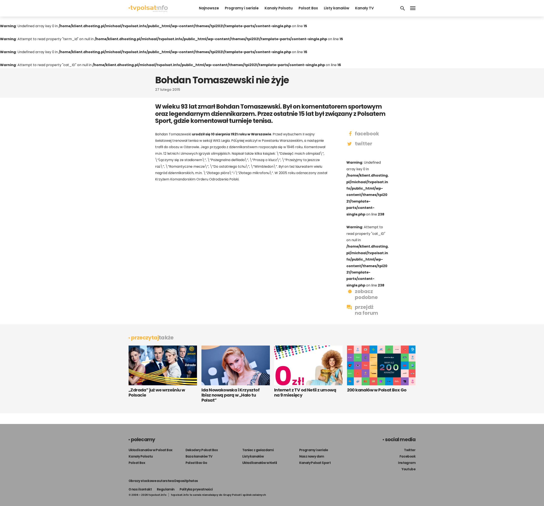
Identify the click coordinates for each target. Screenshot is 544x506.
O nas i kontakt (140, 489)
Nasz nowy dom (311, 456)
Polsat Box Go (196, 463)
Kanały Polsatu (279, 8)
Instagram (406, 463)
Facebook (407, 456)
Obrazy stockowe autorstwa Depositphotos (163, 481)
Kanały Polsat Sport (315, 463)
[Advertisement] (242, 219)
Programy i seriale (242, 8)
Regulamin (165, 489)
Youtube (408, 469)
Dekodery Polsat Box (202, 450)
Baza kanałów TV (199, 456)
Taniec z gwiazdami (257, 450)
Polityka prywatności (196, 489)
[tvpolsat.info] (148, 11)
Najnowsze (209, 8)
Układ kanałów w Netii (259, 463)
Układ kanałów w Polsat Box (150, 450)
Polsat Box (308, 8)
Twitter (409, 450)
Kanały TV (364, 8)
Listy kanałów (336, 8)
